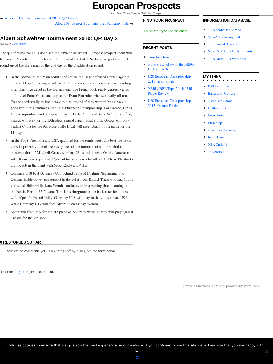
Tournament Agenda (222, 44)
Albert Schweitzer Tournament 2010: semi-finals (92, 23)
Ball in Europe (218, 86)
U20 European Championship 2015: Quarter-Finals (169, 103)
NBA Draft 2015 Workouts (227, 58)
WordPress (251, 285)
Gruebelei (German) (222, 129)
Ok (138, 357)
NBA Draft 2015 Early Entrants (230, 51)
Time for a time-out (161, 57)
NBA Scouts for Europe (224, 29)
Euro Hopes (216, 115)
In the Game (216, 137)
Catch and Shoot (220, 100)
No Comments (20, 43)
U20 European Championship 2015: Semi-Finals (169, 78)
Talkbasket (216, 151)
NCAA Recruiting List (224, 36)
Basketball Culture (221, 93)
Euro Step (215, 122)
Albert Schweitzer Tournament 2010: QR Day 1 (41, 18)
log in (19, 271)
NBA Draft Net (218, 144)
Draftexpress (217, 108)
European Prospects (137, 5)
